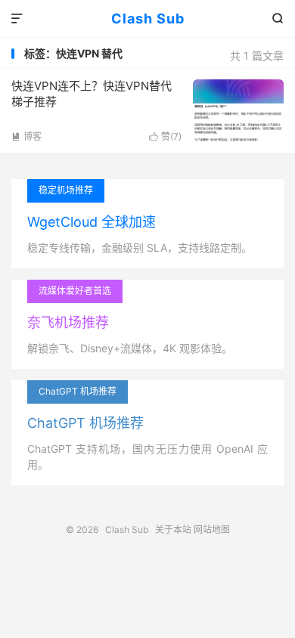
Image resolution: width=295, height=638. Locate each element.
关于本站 (173, 529)
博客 (26, 136)
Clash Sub (148, 18)
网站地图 (212, 529)
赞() (165, 136)
